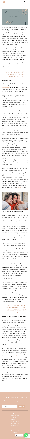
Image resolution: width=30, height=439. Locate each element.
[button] (27, 2)
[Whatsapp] (26, 435)
